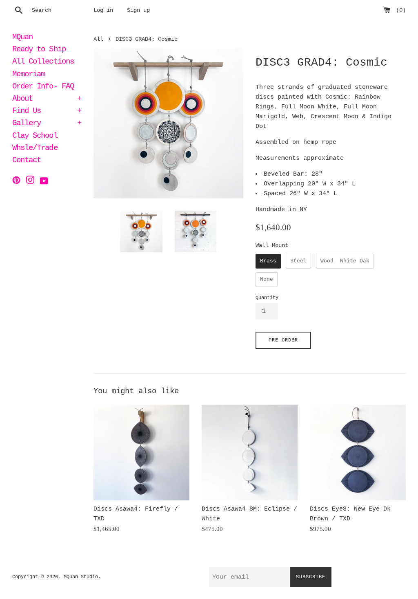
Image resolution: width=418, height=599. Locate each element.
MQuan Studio (81, 577)
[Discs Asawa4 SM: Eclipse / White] (250, 452)
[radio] (268, 261)
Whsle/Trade (35, 148)
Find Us (46, 111)
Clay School (35, 136)
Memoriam (28, 75)
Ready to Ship (39, 50)
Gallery (46, 124)
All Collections (43, 62)
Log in (103, 10)
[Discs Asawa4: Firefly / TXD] (141, 452)
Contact (26, 161)
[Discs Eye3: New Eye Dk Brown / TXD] (358, 452)
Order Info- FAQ (43, 87)
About (46, 99)
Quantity (267, 298)
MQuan (22, 38)
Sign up (138, 10)
